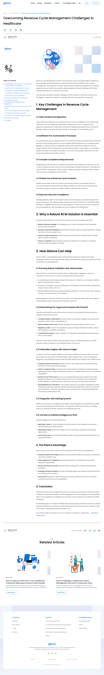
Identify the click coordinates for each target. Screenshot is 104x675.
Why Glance (16, 625)
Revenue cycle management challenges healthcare (36, 13)
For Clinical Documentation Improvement (58, 625)
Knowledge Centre (69, 3)
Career (14, 628)
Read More (11, 592)
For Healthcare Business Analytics (56, 632)
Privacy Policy (52, 659)
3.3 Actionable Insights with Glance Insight (17, 111)
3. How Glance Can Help (10, 100)
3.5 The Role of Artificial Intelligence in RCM (17, 115)
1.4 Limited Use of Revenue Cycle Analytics (17, 93)
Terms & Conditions (71, 659)
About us (15, 621)
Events (81, 625)
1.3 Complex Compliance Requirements (16, 90)
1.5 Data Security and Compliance (14, 95)
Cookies (32, 659)
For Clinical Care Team (53, 621)
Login (86, 3)
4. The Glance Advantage (11, 118)
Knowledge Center (84, 621)
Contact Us (96, 3)
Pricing (39, 3)
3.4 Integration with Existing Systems (15, 113)
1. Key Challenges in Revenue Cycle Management (17, 84)
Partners (14, 632)
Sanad (48, 636)
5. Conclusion (7, 120)
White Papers (83, 628)
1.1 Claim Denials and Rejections (13, 86)
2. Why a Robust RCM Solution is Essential (15, 98)
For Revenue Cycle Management (56, 628)
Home (33, 3)
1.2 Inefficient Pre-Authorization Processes (17, 88)
